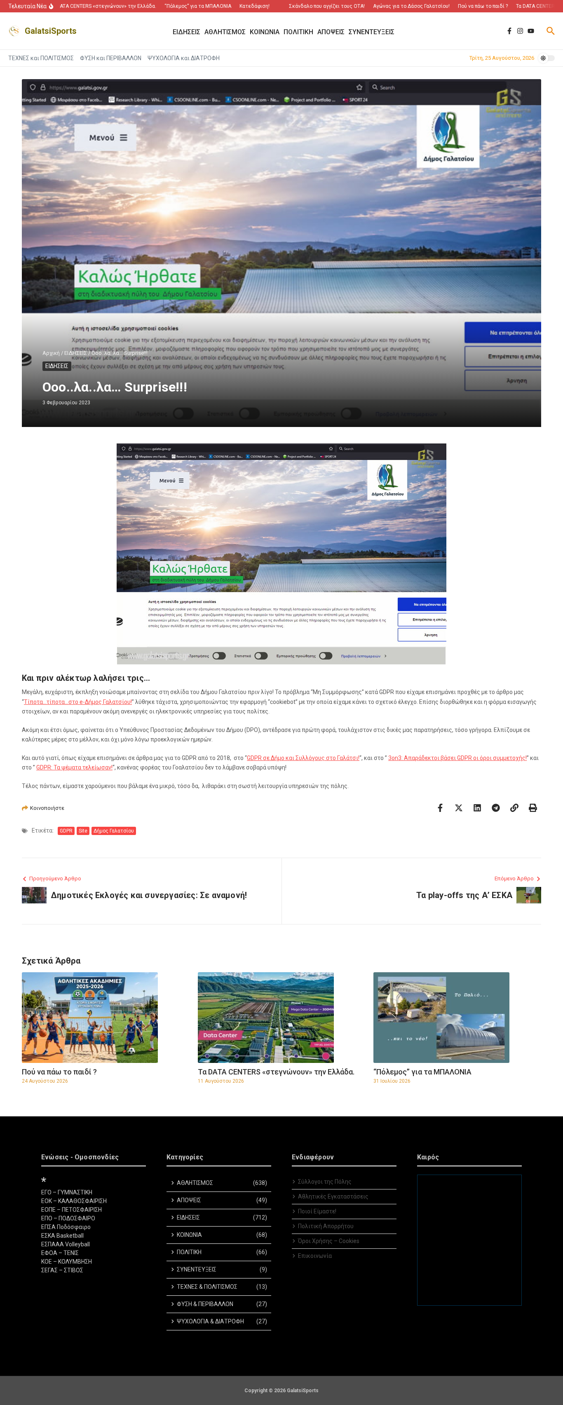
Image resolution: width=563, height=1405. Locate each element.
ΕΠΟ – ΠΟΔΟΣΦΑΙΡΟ (68, 1218)
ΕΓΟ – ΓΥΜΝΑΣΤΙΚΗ (66, 1192)
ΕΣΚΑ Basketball (62, 1235)
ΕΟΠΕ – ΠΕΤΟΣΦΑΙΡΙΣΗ (71, 1209)
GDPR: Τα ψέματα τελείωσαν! (74, 767)
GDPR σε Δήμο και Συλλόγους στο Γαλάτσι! (303, 758)
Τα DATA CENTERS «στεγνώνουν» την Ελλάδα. (276, 1071)
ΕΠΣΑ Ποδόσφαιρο (66, 1227)
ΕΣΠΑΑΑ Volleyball (65, 1244)
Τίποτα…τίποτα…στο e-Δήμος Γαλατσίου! (78, 702)
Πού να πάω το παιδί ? (59, 1071)
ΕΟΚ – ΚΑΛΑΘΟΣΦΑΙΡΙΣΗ (74, 1201)
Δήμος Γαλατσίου (114, 831)
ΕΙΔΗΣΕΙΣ (75, 353)
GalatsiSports (51, 31)
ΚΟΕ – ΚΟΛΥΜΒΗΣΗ (66, 1261)
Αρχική (51, 353)
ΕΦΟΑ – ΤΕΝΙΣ (60, 1253)
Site (83, 831)
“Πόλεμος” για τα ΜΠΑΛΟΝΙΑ (422, 1071)
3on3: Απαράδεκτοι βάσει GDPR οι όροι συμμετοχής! (457, 758)
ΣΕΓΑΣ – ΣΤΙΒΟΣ (62, 1270)
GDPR (66, 831)
